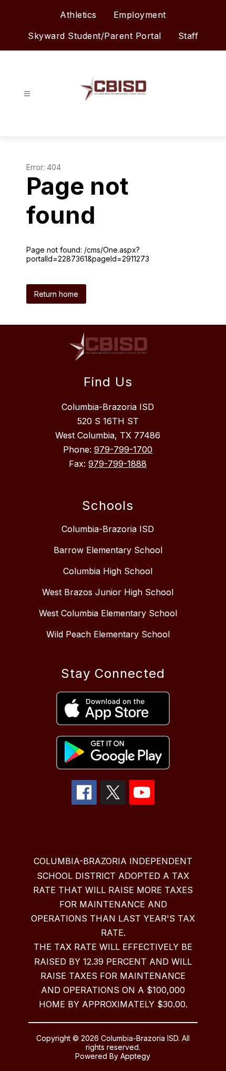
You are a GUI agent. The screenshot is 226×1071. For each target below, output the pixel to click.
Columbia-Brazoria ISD (107, 529)
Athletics (78, 14)
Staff (188, 36)
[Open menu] (27, 94)
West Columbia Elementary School (108, 613)
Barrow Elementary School (108, 550)
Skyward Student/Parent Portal (94, 36)
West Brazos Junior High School (107, 592)
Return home (56, 293)
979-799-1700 (123, 449)
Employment (140, 14)
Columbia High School (107, 571)
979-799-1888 (117, 463)
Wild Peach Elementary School (108, 634)
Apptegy (135, 1056)
